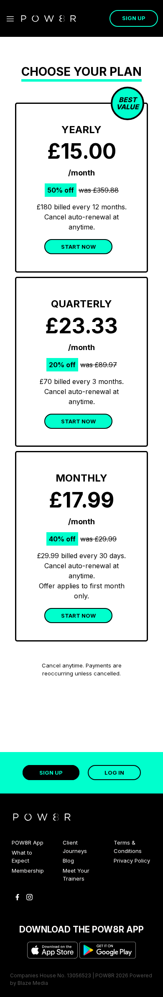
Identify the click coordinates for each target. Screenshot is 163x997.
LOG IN (114, 772)
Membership (28, 870)
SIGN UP (133, 18)
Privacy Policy (132, 860)
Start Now (78, 615)
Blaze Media (33, 983)
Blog (68, 860)
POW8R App (27, 842)
